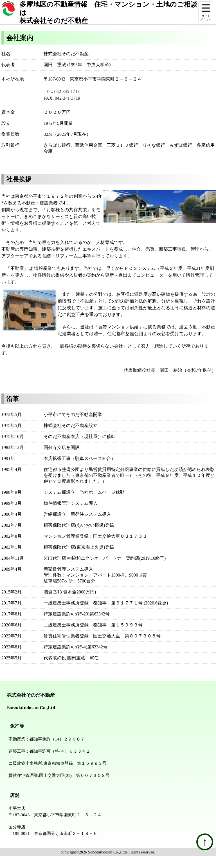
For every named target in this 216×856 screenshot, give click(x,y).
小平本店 (16, 808)
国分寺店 (16, 826)
